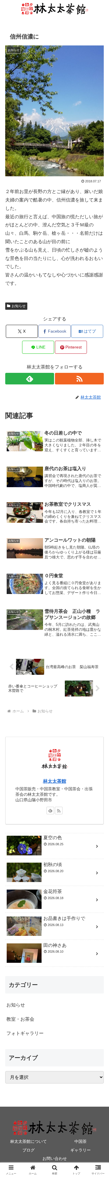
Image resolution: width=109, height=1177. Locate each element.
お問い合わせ (54, 1158)
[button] (97, 872)
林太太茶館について (28, 1141)
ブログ (28, 1150)
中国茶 (80, 1141)
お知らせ (19, 306)
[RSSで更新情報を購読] (79, 378)
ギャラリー (80, 1150)
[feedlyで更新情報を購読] (29, 378)
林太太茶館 (54, 781)
